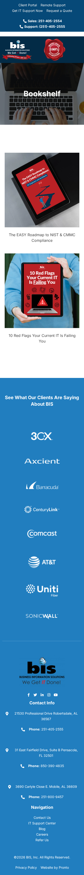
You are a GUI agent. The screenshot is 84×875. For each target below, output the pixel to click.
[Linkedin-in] (42, 695)
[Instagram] (49, 695)
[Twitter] (35, 695)
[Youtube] (55, 695)
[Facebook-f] (28, 695)
